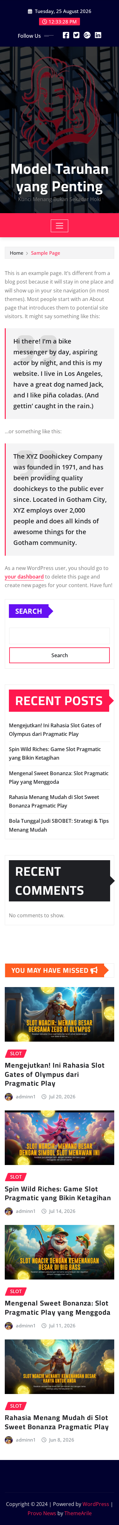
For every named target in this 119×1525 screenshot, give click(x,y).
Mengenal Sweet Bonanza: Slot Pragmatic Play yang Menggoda (58, 1307)
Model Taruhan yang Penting (59, 177)
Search (28, 611)
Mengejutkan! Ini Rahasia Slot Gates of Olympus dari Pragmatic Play (55, 1074)
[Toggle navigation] (59, 225)
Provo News (42, 1513)
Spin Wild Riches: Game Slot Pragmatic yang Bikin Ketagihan (58, 1193)
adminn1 (26, 1096)
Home (16, 253)
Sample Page (45, 253)
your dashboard (24, 576)
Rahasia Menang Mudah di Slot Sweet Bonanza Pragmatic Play (57, 1422)
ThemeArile (78, 1513)
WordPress (96, 1504)
